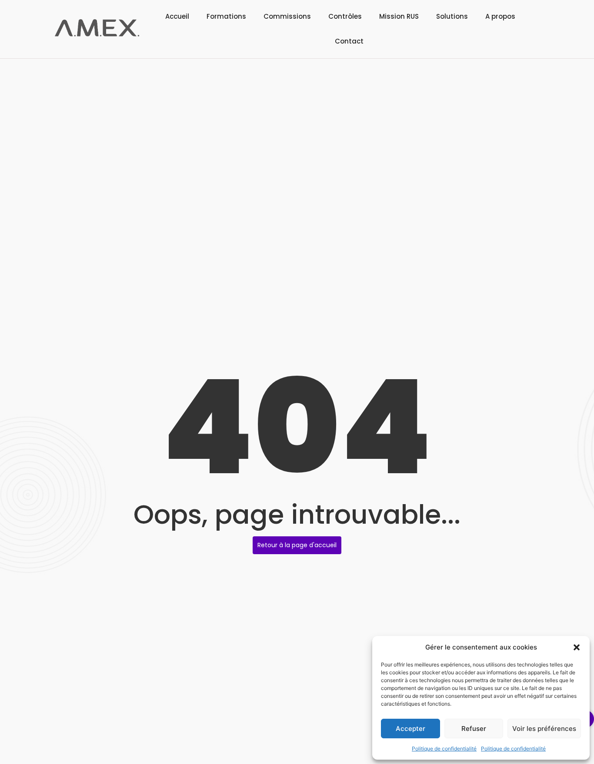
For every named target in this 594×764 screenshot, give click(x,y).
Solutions (452, 16)
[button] (576, 647)
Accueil (177, 16)
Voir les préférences (544, 728)
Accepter (410, 728)
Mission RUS (399, 16)
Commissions (287, 16)
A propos (500, 16)
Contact (349, 41)
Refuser (473, 728)
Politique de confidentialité (444, 748)
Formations (226, 16)
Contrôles (345, 16)
